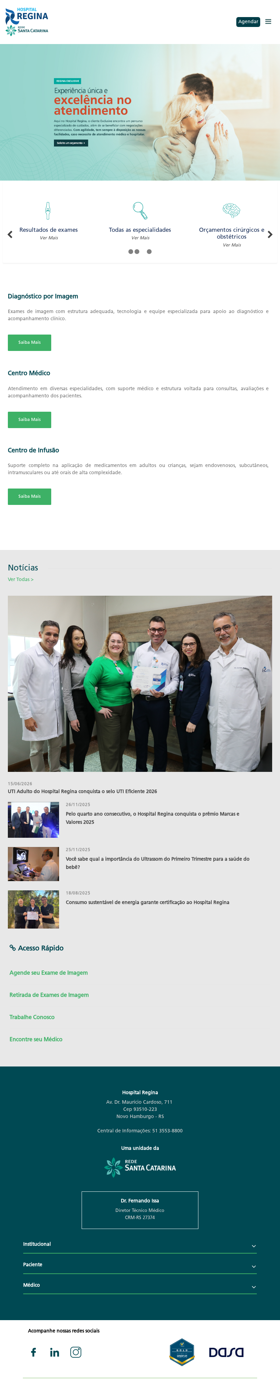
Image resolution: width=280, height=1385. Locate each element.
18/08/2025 (78, 893)
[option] (140, 112)
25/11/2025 (78, 850)
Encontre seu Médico (36, 1040)
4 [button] (149, 251)
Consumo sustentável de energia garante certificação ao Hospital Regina (147, 902)
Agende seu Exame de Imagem (49, 973)
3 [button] (143, 251)
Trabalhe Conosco (32, 1017)
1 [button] (130, 251)
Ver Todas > (20, 579)
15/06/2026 (20, 784)
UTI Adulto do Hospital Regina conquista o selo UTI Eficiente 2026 (82, 791)
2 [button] (137, 251)
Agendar (248, 22)
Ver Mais (49, 238)
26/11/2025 (78, 805)
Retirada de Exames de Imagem (49, 995)
